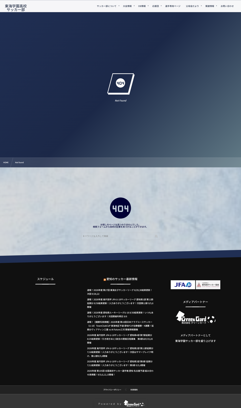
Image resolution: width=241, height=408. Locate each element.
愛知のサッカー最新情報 (122, 279)
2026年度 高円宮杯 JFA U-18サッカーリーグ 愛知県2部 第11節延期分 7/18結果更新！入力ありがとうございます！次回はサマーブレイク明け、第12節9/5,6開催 (120, 352)
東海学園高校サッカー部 (16, 7)
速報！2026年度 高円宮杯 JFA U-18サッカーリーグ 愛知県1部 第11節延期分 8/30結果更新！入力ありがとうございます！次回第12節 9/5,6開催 (120, 303)
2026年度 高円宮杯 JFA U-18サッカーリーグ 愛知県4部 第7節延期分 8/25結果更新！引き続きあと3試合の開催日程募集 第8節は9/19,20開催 (120, 339)
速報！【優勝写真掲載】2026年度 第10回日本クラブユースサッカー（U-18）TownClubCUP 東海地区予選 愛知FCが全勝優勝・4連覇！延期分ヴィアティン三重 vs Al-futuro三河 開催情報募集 (120, 325)
